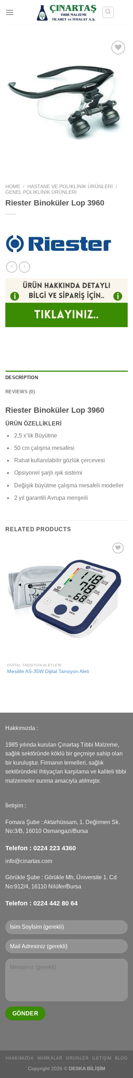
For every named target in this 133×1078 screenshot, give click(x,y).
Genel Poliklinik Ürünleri (41, 192)
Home (12, 186)
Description (21, 377)
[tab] (66, 378)
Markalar (50, 1058)
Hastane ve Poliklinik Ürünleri (70, 186)
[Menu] (9, 12)
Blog (121, 1058)
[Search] (108, 12)
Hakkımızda (20, 1058)
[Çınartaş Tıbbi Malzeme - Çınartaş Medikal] (66, 12)
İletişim (101, 1058)
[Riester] (58, 243)
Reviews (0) (20, 391)
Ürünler (77, 1058)
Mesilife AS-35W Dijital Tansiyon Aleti (48, 671)
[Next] (32, 168)
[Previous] (12, 168)
